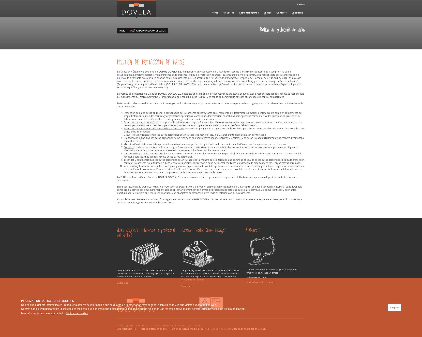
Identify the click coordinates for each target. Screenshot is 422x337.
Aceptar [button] (394, 307)
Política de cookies (77, 313)
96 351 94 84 (261, 277)
